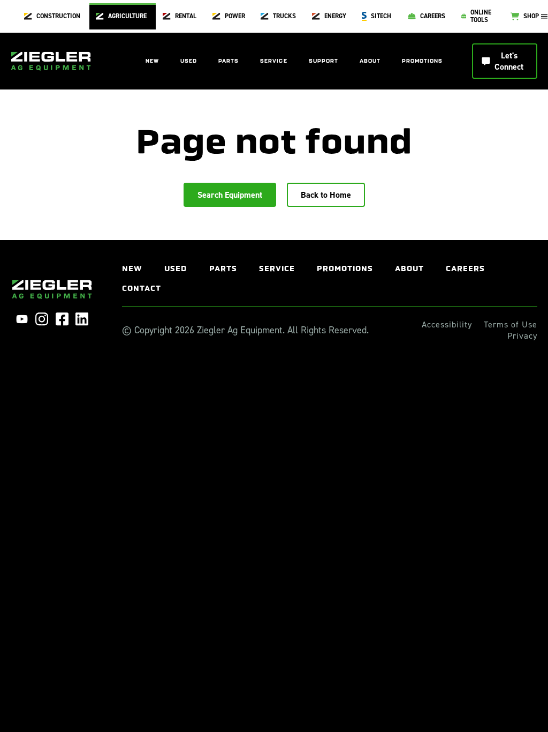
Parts (228, 61)
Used (188, 61)
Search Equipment (229, 194)
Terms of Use (510, 324)
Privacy (522, 336)
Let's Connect (508, 61)
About (370, 61)
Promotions (422, 61)
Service (273, 61)
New (152, 61)
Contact (141, 288)
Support (323, 61)
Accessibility (447, 324)
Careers (465, 268)
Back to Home (326, 194)
